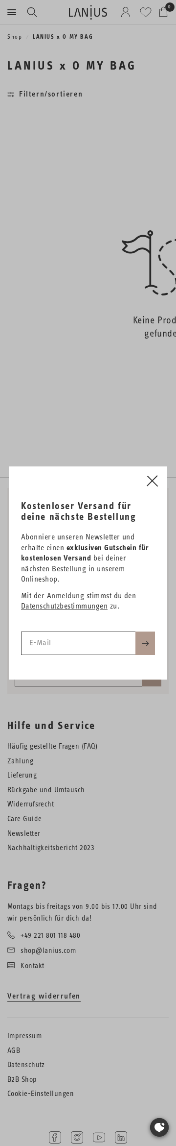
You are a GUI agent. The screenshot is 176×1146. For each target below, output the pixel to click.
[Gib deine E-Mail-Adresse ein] (145, 643)
